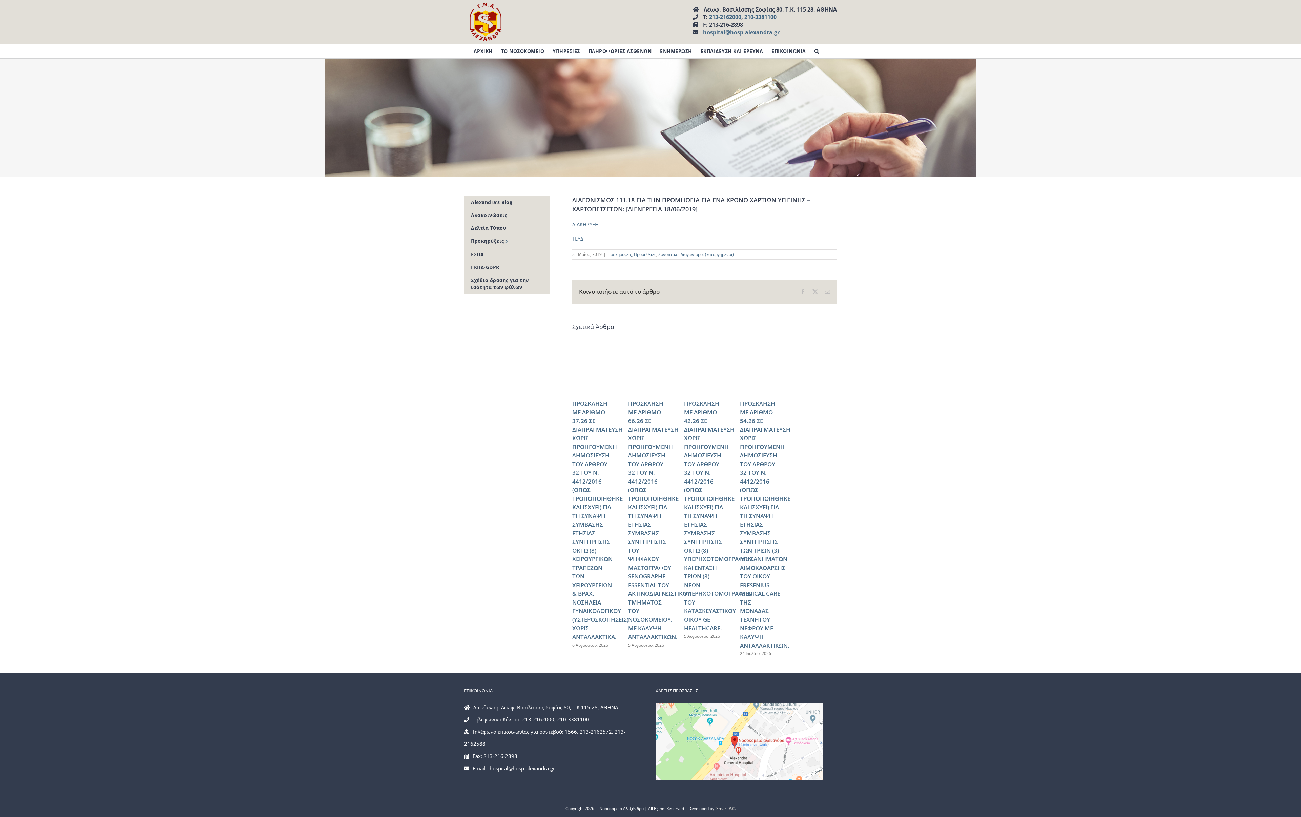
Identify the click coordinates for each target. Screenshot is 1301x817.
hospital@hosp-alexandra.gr (741, 32)
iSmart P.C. (725, 808)
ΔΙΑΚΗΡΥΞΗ (585, 224)
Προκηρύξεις (619, 254)
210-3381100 (760, 17)
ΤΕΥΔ (577, 238)
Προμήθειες (645, 254)
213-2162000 (725, 17)
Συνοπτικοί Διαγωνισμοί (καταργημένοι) (696, 254)
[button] (816, 51)
